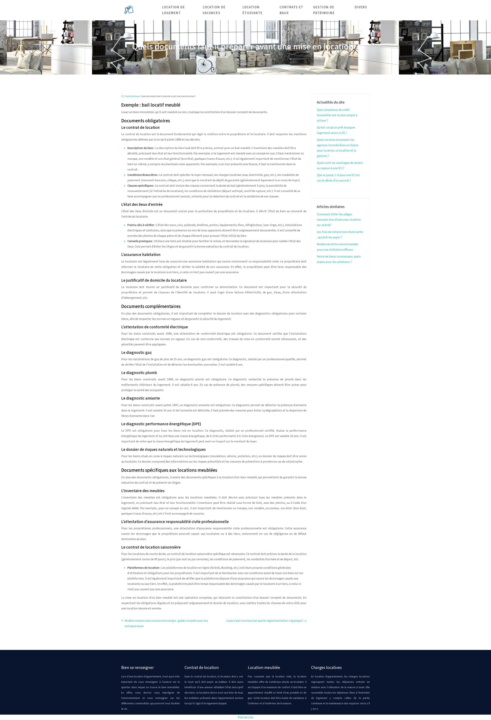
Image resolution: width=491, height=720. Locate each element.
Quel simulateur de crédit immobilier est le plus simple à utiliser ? (337, 115)
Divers (361, 7)
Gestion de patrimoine (324, 10)
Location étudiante (252, 10)
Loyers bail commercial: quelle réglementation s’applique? (264, 621)
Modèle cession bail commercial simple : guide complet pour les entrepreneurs (166, 623)
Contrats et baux (291, 10)
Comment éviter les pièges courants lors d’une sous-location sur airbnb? (339, 219)
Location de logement (173, 10)
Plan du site (245, 717)
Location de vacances (214, 10)
